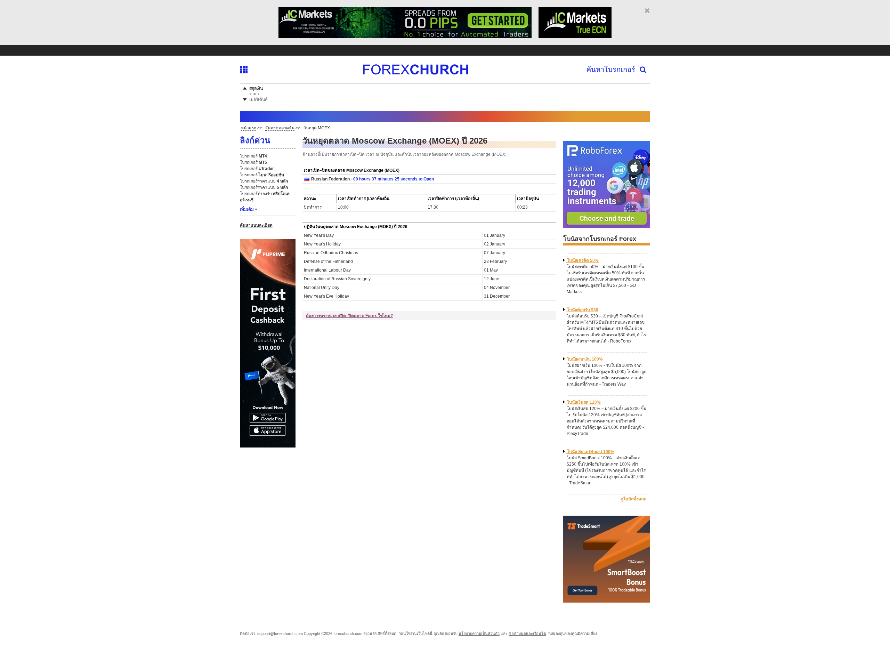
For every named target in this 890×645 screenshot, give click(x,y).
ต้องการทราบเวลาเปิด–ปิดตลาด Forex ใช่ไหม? (349, 315)
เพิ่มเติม (247, 209)
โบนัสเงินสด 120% (584, 402)
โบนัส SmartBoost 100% (590, 451)
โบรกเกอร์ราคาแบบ (264, 181)
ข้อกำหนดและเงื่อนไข (527, 633)
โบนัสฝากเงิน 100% (585, 359)
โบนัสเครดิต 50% (583, 260)
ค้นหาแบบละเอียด (256, 225)
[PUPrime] (268, 444)
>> (251, 128)
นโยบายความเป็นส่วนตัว (479, 633)
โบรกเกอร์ (253, 156)
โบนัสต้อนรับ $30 (582, 309)
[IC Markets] (405, 35)
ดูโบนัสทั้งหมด (634, 499)
